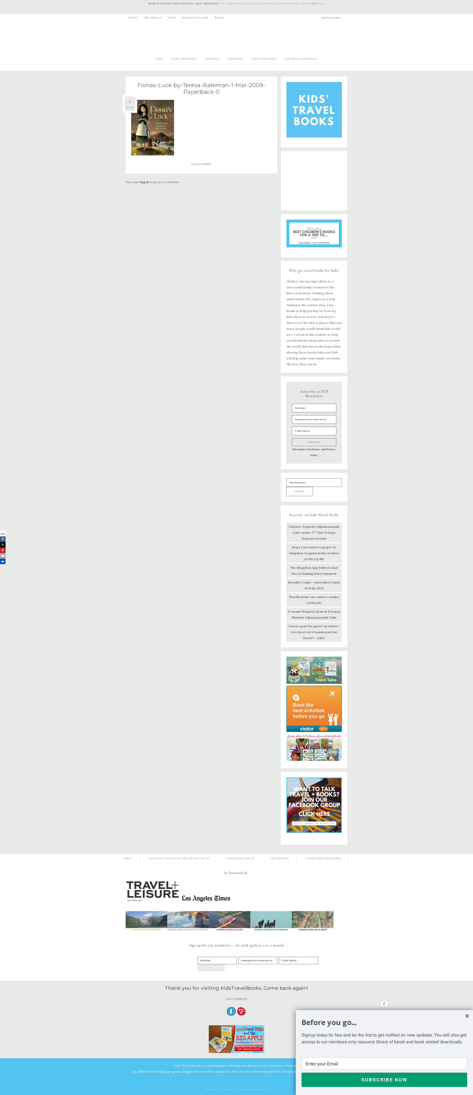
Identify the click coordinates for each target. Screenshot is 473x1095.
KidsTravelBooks (236, 38)
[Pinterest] (3, 550)
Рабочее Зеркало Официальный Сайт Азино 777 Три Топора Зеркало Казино (314, 532)
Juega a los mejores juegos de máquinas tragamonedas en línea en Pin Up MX (314, 553)
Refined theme (238, 1090)
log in (145, 182)
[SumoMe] (3, 561)
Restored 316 (260, 1090)
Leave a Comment (201, 164)
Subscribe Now (384, 1080)
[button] (384, 1022)
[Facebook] (3, 539)
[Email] (3, 556)
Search (300, 491)
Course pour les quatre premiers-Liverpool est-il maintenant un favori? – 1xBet (314, 632)
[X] (3, 545)
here (313, 3)
